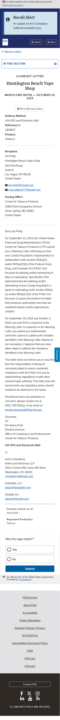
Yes (14, 550)
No (14, 559)
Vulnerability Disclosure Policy (30, 643)
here (38, 28)
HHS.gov (30, 658)
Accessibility (30, 612)
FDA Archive (30, 597)
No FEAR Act (30, 635)
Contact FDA (30, 684)
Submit (30, 569)
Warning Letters (13, 51)
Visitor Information (30, 620)
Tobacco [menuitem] (11, 523)
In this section (14, 63)
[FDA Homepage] (5, 41)
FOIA (30, 650)
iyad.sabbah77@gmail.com (24, 189)
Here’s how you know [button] (12, 5)
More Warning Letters (31, 108)
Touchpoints (24, 579)
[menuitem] (30, 512)
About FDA (30, 605)
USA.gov (30, 666)
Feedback (57, 355)
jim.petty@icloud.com (21, 185)
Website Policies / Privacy (30, 628)
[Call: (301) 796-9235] (24, 405)
